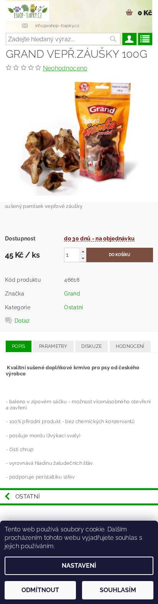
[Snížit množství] (82, 258)
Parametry (53, 346)
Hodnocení (130, 346)
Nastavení (79, 565)
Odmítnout (40, 590)
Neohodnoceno (65, 68)
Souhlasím (118, 590)
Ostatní (73, 307)
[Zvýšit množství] (82, 251)
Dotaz (22, 321)
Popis (18, 346)
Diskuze (91, 346)
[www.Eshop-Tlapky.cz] (27, 10)
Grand (72, 294)
